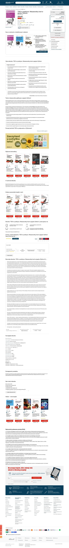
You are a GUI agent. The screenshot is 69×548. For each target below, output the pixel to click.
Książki (18, 6)
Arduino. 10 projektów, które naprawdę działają (44, 414)
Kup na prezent (58, 27)
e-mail (9, 478)
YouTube (1, 532)
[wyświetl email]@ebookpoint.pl (31, 544)
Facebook (1, 526)
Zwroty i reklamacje (37, 505)
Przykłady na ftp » (8, 359)
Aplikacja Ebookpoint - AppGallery (18, 521)
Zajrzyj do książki (8, 27)
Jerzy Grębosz (25, 416)
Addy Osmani (43, 211)
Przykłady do (56, 49)
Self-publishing (46, 506)
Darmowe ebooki (40, 6)
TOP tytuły (7, 503)
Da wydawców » (50, 486)
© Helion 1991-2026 (8, 545)
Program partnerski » (16, 486)
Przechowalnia (27, 503)
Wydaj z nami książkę (47, 507)
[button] (48, 160)
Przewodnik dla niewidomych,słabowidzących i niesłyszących (17, 507)
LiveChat (35, 513)
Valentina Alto (37, 43)
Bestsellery (35, 6)
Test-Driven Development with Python (17, 339)
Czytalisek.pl (35, 540)
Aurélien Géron (34, 416)
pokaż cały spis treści (11, 392)
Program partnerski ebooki (48, 502)
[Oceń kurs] (9, 238)
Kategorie (7, 6)
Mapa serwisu (36, 512)
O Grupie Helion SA (56, 499)
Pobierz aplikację (49, 6)
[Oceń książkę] (23, 22)
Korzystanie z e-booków (19, 504)
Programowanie (12, 365)
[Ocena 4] (23, 22)
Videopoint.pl (21, 540)
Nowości (30, 6)
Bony (55, 6)
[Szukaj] (39, 3)
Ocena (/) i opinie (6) (55, 41)
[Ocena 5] (24, 22)
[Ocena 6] (25, 22)
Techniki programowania (19, 365)
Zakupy (16, 503)
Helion (24, 21)
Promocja (19, 18)
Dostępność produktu (54, 46)
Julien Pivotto (17, 211)
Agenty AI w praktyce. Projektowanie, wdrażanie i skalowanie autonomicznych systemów (40, 41)
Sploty (41, 540)
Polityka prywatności (37, 502)
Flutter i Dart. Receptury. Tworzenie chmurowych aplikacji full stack (27, 211)
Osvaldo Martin (34, 171)
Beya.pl (27, 540)
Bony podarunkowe (9, 513)
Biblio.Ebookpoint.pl (50, 540)
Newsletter (26, 509)
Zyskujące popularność (9, 506)
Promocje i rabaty (8, 505)
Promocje (27, 6)
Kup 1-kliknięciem (58, 30)
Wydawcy (7, 512)
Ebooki (11, 6)
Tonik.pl (61, 543)
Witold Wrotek (43, 416)
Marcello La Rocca (43, 171)
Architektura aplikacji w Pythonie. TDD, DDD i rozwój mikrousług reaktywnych (40, 45)
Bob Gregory (41, 47)
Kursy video (23, 6)
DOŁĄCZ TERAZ (36, 477)
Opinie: (30, 22)
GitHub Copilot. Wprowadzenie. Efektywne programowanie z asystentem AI (18, 415)
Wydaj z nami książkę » (34, 486)
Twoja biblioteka (27, 505)
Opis (53, 39)
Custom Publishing (47, 510)
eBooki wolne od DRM (18, 510)
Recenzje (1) (54, 42)
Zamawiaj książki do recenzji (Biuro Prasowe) (47, 504)
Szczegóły (54, 44)
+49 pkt (24, 18)
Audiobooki (15, 6)
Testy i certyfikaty (8, 515)
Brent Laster (16, 416)
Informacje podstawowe (19, 500)
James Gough (34, 211)
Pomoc (18, 231)
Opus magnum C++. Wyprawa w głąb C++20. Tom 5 (27, 414)
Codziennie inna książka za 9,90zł (57, 9)
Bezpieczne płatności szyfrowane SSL (13, 534)
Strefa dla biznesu (47, 499)
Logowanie (26, 499)
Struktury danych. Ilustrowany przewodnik (44, 169)
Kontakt (35, 499)
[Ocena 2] (21, 22)
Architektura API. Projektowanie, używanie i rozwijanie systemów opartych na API (35, 211)
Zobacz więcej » (11, 483)
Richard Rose (25, 211)
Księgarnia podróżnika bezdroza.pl (56, 510)
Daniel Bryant (38, 211)
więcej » (27, 481)
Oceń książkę (27, 508)
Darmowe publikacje (9, 509)
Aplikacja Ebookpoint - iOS (19, 519)
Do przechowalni (57, 35)
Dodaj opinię (15, 238)
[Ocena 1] (20, 22)
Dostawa (35, 506)
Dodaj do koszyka (57, 21)
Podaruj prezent (60, 6)
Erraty (35, 509)
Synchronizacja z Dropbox (19, 515)
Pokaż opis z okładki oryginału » (42, 130)
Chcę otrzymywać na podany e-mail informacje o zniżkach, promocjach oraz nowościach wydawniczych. (21, 481)
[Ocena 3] (22, 22)
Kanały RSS (1, 537)
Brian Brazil (20, 211)
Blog (6, 516)
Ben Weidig (7, 211)
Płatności (35, 508)
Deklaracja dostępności (38, 503)
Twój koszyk (27, 502)
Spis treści (54, 47)
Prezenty (26, 506)
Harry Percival (22, 20)
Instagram (1, 530)
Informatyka (7, 365)
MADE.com (23, 186)
